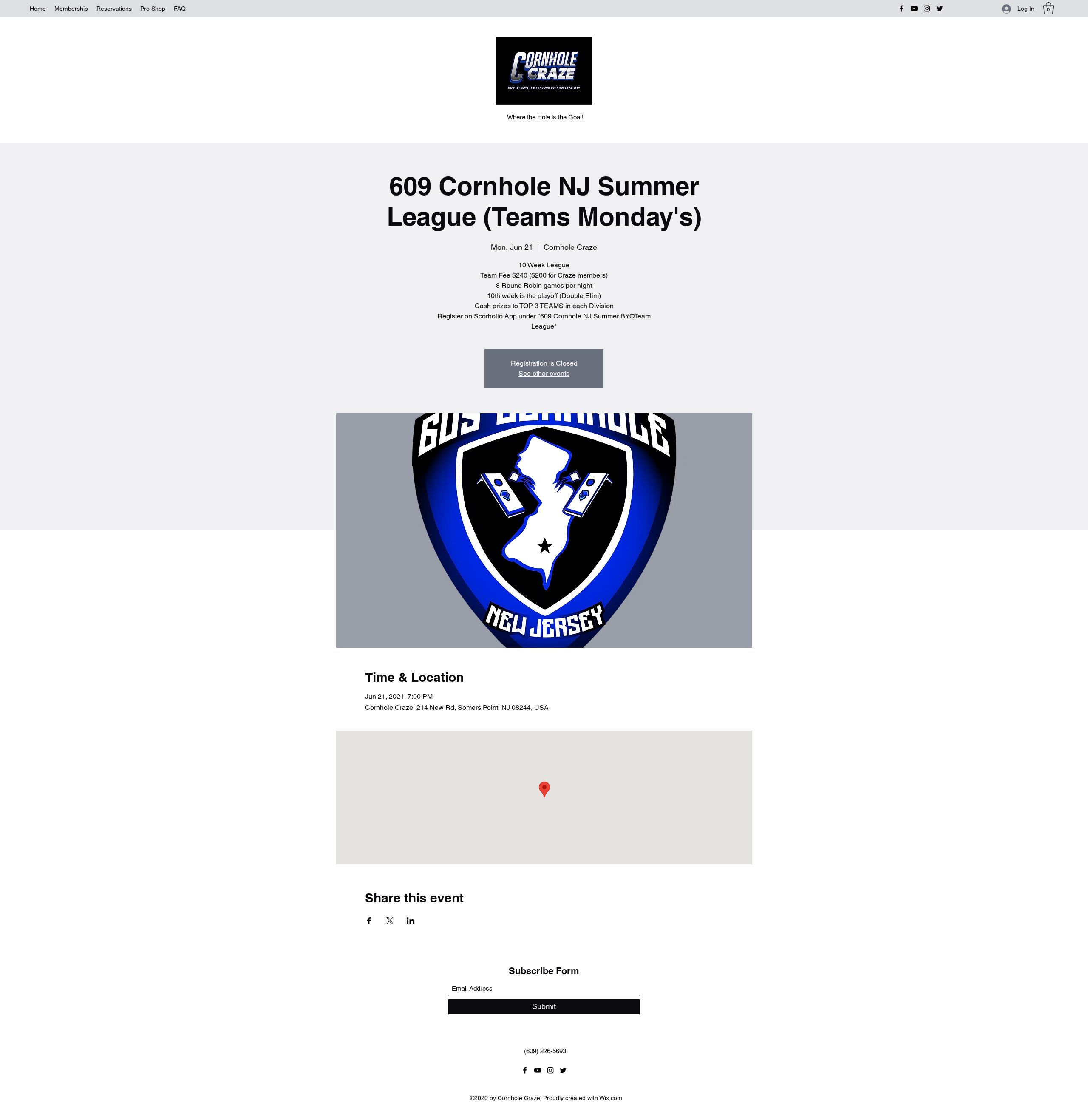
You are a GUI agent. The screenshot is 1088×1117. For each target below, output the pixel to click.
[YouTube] (914, 8)
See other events (544, 373)
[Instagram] (927, 8)
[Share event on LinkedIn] (411, 920)
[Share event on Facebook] (369, 920)
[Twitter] (939, 8)
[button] (1048, 8)
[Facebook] (901, 8)
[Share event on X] (390, 920)
